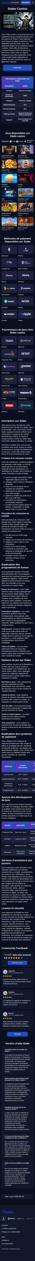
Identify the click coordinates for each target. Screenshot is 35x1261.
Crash (21, 141)
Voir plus (17, 1034)
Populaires (5, 141)
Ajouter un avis (17, 963)
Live (14, 141)
